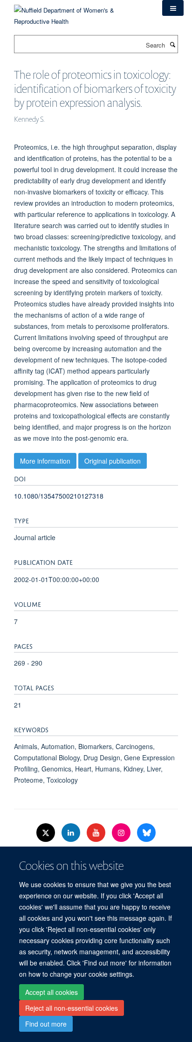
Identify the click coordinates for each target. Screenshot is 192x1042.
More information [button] (45, 460)
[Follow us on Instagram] (122, 832)
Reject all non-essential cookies (71, 1008)
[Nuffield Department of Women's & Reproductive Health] (81, 12)
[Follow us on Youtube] (97, 832)
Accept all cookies (51, 992)
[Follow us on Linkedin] (72, 832)
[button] (173, 8)
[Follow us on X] (46, 832)
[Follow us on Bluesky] (146, 832)
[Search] (172, 44)
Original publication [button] (112, 460)
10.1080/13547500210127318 (58, 495)
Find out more (46, 1023)
